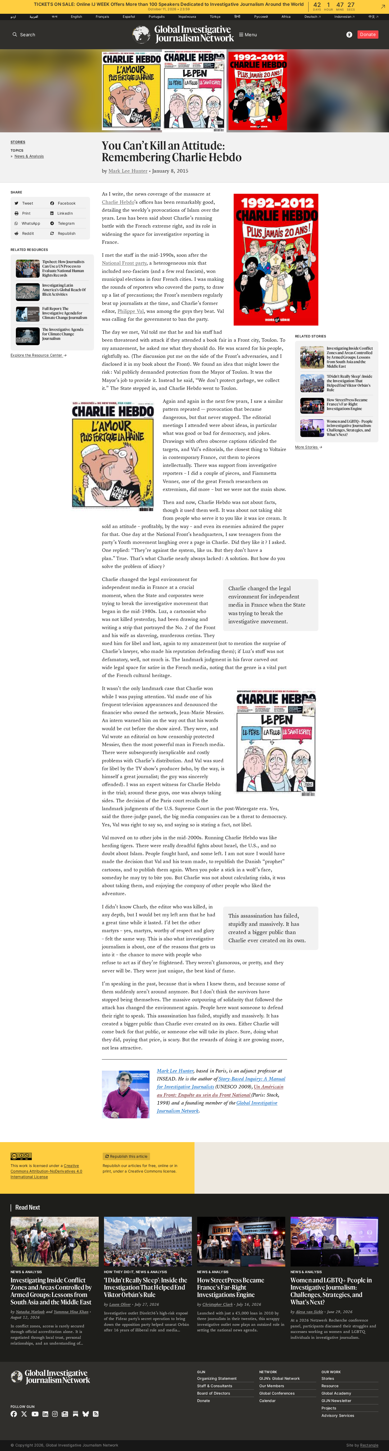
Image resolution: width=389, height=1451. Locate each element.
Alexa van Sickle (309, 1311)
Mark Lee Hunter (127, 171)
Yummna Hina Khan (71, 1311)
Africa (286, 17)
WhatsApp (30, 223)
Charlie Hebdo (118, 202)
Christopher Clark (217, 1304)
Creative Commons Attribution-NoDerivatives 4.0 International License (46, 1171)
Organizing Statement (217, 1378)
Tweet (27, 203)
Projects (329, 1408)
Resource (330, 1386)
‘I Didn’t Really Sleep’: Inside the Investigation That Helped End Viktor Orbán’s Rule (146, 1287)
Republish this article (128, 1156)
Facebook (66, 203)
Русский (261, 17)
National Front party (124, 263)
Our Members (271, 1386)
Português (157, 17)
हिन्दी (237, 17)
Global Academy (336, 1393)
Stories (18, 142)
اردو (13, 17)
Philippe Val (130, 311)
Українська (187, 17)
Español (129, 17)
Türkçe (215, 17)
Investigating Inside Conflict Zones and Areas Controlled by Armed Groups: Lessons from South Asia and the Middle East (51, 1291)
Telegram (66, 223)
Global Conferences (277, 1393)
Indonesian (343, 17)
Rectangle (369, 1445)
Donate (368, 34)
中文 (372, 17)
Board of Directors (213, 1393)
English (76, 17)
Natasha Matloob (30, 1311)
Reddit (27, 233)
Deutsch (311, 17)
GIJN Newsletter (336, 1400)
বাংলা (54, 17)
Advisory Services (338, 1415)
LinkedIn (64, 213)
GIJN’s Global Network (279, 1378)
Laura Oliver (120, 1304)
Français (102, 17)
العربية (34, 17)
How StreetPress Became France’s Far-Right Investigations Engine (231, 1287)
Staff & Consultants (214, 1386)
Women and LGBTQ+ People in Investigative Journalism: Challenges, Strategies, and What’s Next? (331, 1291)
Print (25, 213)
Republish (66, 233)
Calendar (267, 1400)
